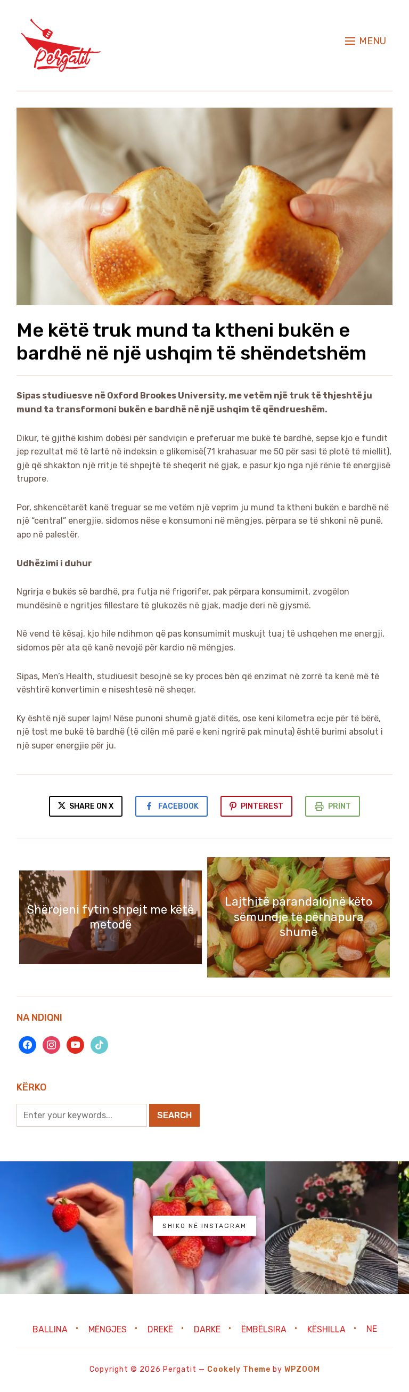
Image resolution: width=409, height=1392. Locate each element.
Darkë (207, 1329)
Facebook (178, 806)
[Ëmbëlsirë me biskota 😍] (331, 1227)
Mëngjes (107, 1329)
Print (339, 806)
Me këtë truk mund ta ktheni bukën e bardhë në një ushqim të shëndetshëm (191, 341)
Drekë (160, 1329)
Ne (371, 1329)
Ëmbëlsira (264, 1329)
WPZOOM (302, 1369)
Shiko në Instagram (204, 1226)
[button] (365, 41)
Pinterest (262, 806)
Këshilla (326, 1329)
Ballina (50, 1329)
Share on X (90, 806)
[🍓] (66, 1227)
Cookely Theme (239, 1369)
